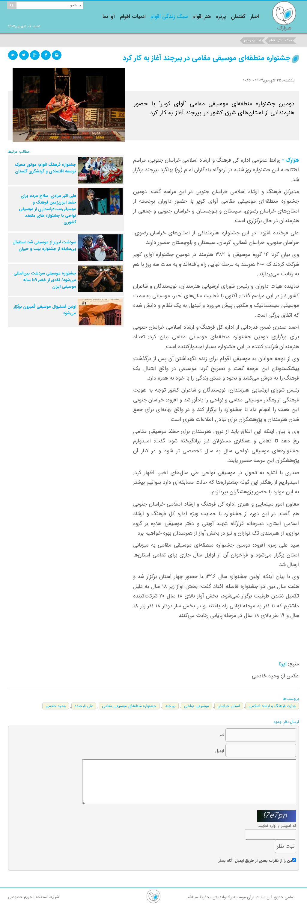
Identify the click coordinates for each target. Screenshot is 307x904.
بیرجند (170, 706)
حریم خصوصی (20, 897)
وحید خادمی (56, 706)
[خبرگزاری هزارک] (284, 16)
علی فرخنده (84, 706)
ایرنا (283, 664)
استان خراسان (229, 706)
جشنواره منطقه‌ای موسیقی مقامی (129, 706)
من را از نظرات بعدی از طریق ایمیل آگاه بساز (256, 861)
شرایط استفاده (47, 897)
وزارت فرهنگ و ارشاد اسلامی (272, 706)
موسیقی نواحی (196, 706)
